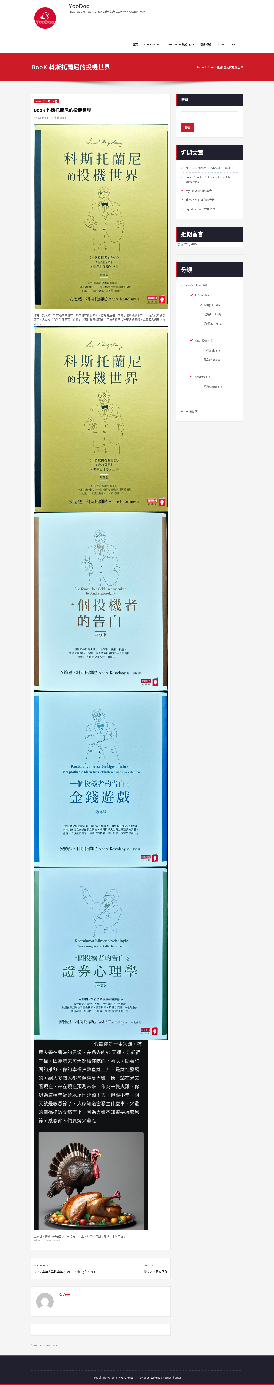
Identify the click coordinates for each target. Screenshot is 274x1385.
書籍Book (60, 118)
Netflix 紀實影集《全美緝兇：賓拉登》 (210, 168)
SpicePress (153, 1377)
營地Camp (211, 386)
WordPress (126, 1377)
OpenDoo (201, 340)
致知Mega (210, 359)
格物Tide (209, 350)
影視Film (209, 305)
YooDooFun (151, 44)
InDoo (199, 295)
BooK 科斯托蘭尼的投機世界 (225, 67)
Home (200, 67)
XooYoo (43, 118)
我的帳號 (205, 44)
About (221, 44)
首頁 (135, 44)
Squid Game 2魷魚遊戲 (200, 209)
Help (234, 44)
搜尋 (184, 99)
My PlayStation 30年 (199, 191)
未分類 (190, 411)
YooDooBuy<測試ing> (178, 44)
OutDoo (200, 376)
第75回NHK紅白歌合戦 (200, 200)
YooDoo (79, 6)
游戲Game (211, 323)
